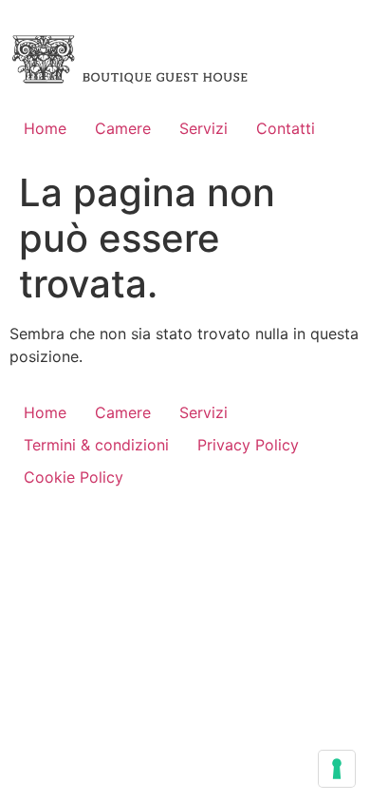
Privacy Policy (248, 444)
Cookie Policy (73, 477)
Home (45, 128)
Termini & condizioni (96, 444)
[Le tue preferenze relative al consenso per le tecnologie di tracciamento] (337, 769)
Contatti (285, 128)
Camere (123, 128)
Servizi (203, 128)
